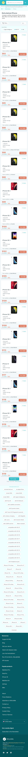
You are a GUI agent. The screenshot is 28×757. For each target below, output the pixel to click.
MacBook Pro (6, 670)
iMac (3, 687)
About (4, 693)
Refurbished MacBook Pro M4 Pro (16, 742)
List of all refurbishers (8, 653)
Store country (5, 719)
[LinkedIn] (11, 752)
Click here (5, 748)
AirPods (4, 684)
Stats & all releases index (9, 650)
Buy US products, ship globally (11, 657)
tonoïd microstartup (7, 745)
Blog (3, 643)
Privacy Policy (6, 707)
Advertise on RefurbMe (9, 700)
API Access (5, 660)
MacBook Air (6, 680)
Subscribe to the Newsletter (10, 731)
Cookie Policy (6, 711)
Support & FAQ (6, 639)
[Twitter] (7, 752)
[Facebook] (3, 752)
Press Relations (6, 697)
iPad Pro (4, 673)
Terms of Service (7, 714)
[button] (23, 23)
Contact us (5, 704)
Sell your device (7, 646)
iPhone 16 (5, 677)
